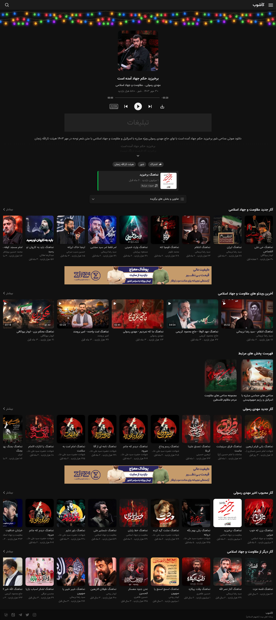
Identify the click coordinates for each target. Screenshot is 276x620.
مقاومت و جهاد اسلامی (129, 85)
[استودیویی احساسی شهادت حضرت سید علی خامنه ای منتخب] (102, 429)
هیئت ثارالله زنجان (124, 164)
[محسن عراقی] (39, 572)
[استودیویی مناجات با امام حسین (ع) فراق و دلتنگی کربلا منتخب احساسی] (227, 429)
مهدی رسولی (153, 85)
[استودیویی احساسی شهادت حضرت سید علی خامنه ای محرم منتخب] (71, 513)
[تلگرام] (20, 615)
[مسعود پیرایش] (133, 230)
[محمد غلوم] (165, 230)
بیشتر (9, 209)
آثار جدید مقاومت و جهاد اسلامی (251, 209)
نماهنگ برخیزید (149, 175)
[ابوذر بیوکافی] (259, 230)
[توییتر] (27, 615)
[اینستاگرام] (34, 615)
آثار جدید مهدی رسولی (258, 409)
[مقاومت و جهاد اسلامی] (258, 376)
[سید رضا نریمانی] (227, 230)
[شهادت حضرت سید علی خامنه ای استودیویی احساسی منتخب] (196, 513)
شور (139, 91)
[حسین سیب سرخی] (71, 230)
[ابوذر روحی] (165, 572)
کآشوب (258, 5)
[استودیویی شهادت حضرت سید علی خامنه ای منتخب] (165, 429)
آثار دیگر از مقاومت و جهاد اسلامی (250, 551)
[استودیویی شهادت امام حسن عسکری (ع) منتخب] (259, 429)
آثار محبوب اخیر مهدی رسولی (253, 493)
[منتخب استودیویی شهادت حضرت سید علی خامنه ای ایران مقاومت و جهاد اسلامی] (165, 513)
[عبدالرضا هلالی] (39, 230)
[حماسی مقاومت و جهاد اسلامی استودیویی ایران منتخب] (133, 513)
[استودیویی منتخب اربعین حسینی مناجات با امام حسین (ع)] (196, 429)
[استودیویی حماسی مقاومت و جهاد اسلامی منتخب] (259, 513)
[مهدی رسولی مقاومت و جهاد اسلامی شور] (138, 50)
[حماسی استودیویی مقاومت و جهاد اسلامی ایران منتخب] (227, 513)
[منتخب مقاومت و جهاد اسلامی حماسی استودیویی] (102, 513)
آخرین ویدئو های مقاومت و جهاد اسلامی (245, 293)
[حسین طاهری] (196, 572)
